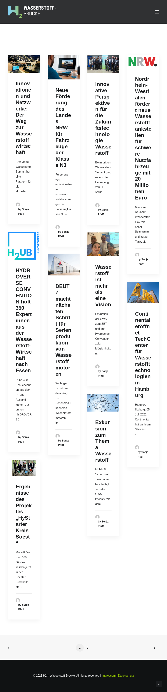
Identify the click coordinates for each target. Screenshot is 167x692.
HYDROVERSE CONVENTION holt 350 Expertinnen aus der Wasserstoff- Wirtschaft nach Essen (24, 320)
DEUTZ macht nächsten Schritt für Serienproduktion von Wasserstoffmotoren (63, 330)
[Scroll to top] (159, 683)
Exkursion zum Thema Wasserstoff (103, 441)
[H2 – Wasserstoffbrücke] (32, 12)
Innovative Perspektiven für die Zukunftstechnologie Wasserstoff (103, 118)
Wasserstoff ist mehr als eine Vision (103, 285)
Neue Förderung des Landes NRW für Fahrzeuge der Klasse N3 (63, 127)
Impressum (109, 675)
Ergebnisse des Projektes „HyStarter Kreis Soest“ (24, 515)
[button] (157, 12)
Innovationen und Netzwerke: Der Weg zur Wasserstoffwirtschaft (24, 118)
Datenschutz (126, 675)
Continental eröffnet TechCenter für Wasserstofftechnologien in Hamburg (143, 354)
